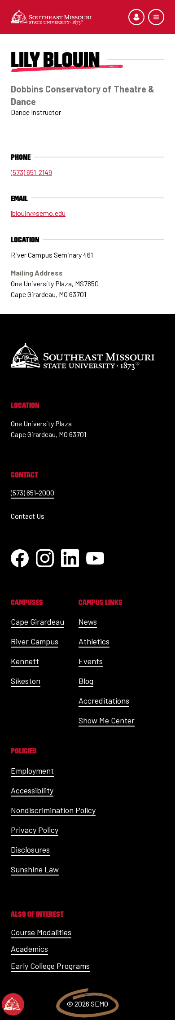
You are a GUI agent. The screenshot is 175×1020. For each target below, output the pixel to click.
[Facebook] (20, 558)
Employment (32, 770)
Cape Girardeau (37, 621)
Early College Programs (50, 966)
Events (91, 661)
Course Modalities (41, 932)
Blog (86, 681)
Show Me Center (107, 720)
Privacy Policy (34, 830)
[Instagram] (45, 558)
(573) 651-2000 (32, 492)
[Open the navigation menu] (156, 17)
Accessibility (32, 790)
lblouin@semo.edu (38, 213)
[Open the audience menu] (136, 17)
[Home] (51, 17)
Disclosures (30, 849)
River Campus (34, 641)
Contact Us (27, 516)
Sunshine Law (35, 869)
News (88, 621)
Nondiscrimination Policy (53, 810)
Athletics (94, 641)
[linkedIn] (70, 558)
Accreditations (104, 700)
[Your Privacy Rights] (13, 1004)
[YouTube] (95, 558)
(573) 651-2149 (31, 172)
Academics (29, 949)
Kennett (25, 661)
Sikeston (25, 681)
